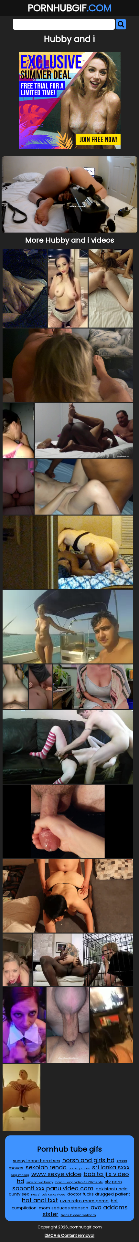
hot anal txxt (40, 1200)
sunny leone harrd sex (36, 1161)
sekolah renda (46, 1167)
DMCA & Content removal (69, 1235)
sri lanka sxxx (111, 1167)
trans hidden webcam (78, 1215)
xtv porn (113, 1182)
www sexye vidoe (56, 1174)
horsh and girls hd (88, 1160)
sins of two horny (40, 1182)
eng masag (20, 1175)
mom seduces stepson (63, 1208)
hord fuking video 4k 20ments (79, 1182)
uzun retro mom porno (84, 1201)
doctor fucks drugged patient (98, 1194)
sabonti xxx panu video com (52, 1188)
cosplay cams (79, 1168)
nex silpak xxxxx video (48, 1194)
